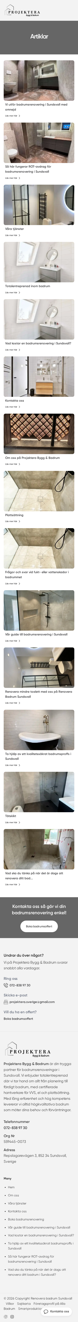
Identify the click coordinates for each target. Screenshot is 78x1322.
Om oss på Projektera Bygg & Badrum (32, 458)
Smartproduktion (30, 1309)
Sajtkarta (24, 1304)
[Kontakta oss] (39, 376)
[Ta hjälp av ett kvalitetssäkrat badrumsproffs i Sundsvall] (39, 730)
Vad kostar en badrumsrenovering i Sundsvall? (38, 343)
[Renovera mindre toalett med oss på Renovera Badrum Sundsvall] (39, 667)
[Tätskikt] (39, 792)
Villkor (10, 1304)
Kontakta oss (14, 400)
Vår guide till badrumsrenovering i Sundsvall (36, 634)
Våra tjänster (14, 229)
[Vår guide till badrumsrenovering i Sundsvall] (39, 610)
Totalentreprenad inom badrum (27, 286)
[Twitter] (12, 1316)
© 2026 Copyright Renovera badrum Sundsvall (38, 1298)
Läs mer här (11, 116)
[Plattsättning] (39, 491)
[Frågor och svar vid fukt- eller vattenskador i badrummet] (39, 548)
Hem (11, 1187)
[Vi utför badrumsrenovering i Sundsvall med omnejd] (39, 80)
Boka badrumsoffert (39, 926)
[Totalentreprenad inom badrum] (39, 262)
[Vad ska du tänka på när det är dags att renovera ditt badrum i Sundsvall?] (39, 849)
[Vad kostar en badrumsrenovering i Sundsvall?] (39, 319)
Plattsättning (14, 515)
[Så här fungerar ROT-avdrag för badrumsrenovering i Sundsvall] (39, 143)
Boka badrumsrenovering (26, 1219)
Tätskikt (10, 816)
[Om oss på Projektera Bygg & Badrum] (39, 434)
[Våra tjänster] (39, 205)
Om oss (13, 1195)
